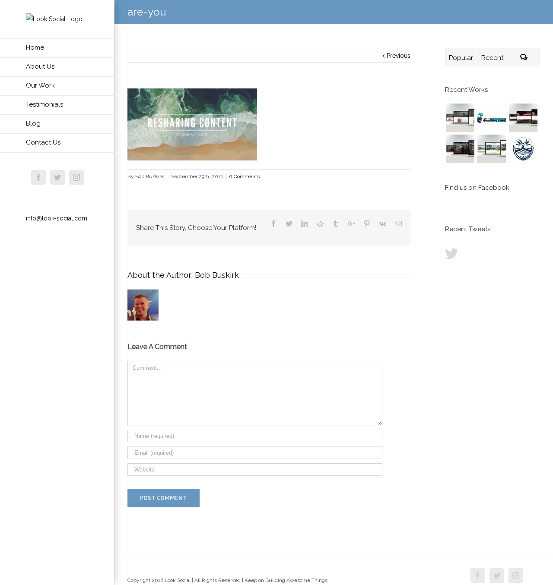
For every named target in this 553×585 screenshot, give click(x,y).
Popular (461, 58)
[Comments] (524, 57)
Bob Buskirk (149, 176)
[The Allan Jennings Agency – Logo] (523, 148)
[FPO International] (460, 117)
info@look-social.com (56, 218)
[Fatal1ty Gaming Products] (523, 117)
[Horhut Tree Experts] (491, 148)
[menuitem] (57, 48)
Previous (398, 55)
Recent (492, 58)
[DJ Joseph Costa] (460, 148)
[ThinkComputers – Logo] (491, 117)
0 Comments (244, 176)
